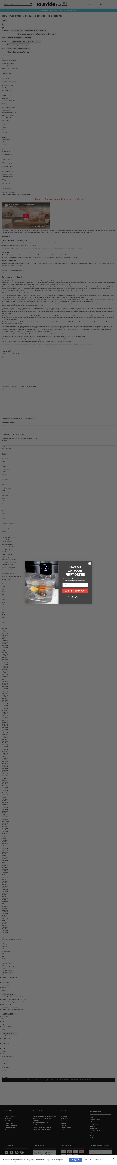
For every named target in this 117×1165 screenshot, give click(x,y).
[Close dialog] (89, 563)
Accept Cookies (75, 1159)
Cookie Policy (60, 1161)
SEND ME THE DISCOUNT (75, 591)
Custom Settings (93, 1160)
